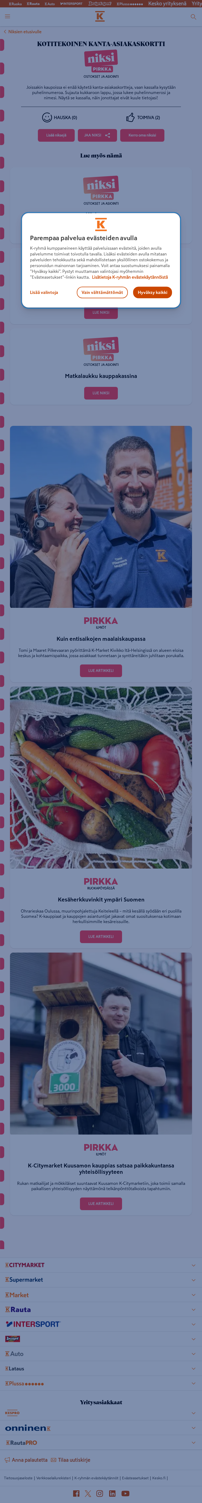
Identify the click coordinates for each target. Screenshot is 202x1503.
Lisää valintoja (44, 292)
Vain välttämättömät (102, 292)
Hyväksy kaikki (152, 292)
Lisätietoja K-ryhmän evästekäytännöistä (129, 277)
